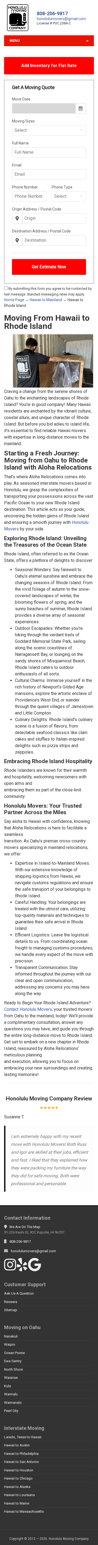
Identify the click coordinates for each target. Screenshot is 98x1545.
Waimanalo (13, 1403)
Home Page (14, 300)
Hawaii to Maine (16, 1503)
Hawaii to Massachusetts (24, 1511)
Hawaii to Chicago (18, 1478)
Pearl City (11, 1411)
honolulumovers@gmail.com (61, 19)
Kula (7, 1386)
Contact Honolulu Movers (28, 1009)
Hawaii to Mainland (46, 300)
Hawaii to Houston (18, 1470)
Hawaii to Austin (17, 1445)
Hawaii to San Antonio (21, 1462)
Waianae (11, 1378)
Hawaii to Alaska (17, 1487)
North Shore (13, 1369)
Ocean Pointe (14, 1353)
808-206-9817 (52, 13)
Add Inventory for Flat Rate (49, 65)
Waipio (9, 1344)
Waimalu (11, 1394)
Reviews (10, 1302)
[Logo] (18, 17)
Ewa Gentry (13, 1361)
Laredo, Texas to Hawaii (22, 1437)
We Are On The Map (24, 1227)
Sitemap (10, 1310)
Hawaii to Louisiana (19, 1495)
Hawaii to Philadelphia (21, 1454)
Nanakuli (11, 1336)
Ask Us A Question (19, 1293)
